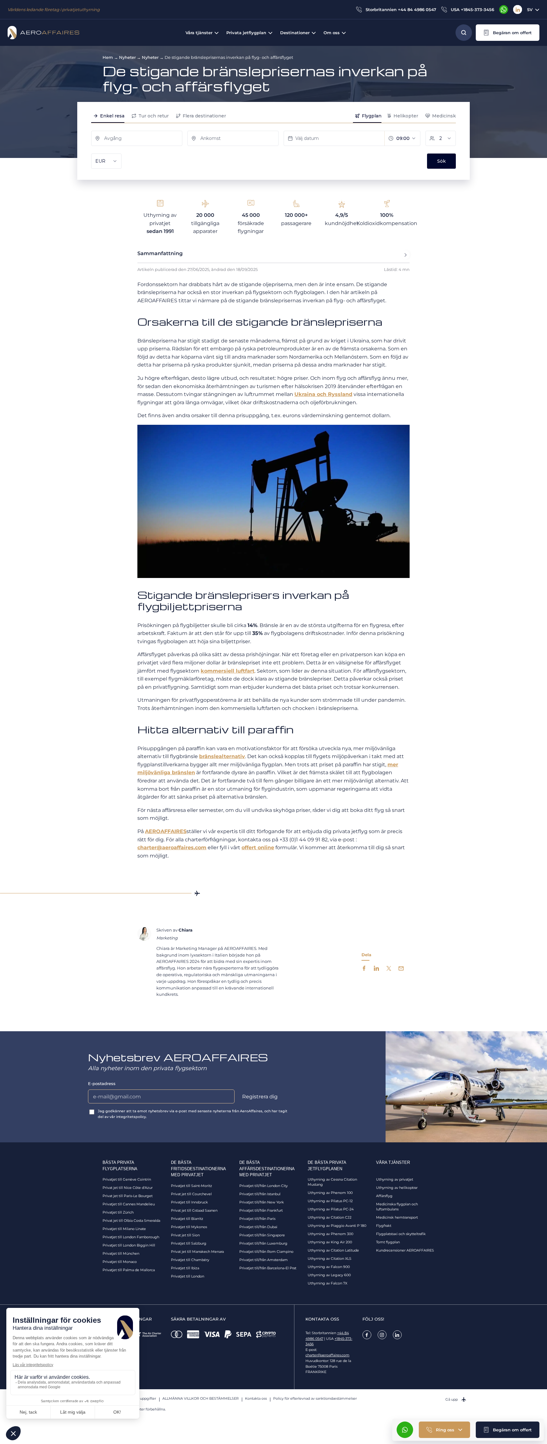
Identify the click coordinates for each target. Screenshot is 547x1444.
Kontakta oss (256, 1398)
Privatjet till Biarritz (187, 1218)
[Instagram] (382, 1334)
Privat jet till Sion (185, 1235)
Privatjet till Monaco (120, 1261)
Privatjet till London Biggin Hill (129, 1245)
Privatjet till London (187, 1276)
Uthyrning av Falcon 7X (327, 1283)
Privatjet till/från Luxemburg (263, 1243)
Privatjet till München (121, 1253)
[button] (507, 32)
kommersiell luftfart (228, 671)
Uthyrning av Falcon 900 (329, 1267)
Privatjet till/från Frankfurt (261, 1210)
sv (529, 9)
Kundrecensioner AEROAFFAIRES (405, 1250)
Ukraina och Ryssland (323, 394)
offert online (258, 847)
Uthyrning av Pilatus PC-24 (331, 1209)
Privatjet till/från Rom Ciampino (266, 1251)
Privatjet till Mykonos (189, 1227)
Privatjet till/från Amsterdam (263, 1260)
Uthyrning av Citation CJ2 (329, 1217)
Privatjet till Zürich (118, 1212)
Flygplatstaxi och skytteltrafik (401, 1234)
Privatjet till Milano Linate (124, 1229)
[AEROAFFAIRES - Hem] (43, 32)
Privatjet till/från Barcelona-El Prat (267, 1268)
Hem (108, 57)
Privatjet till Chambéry (190, 1260)
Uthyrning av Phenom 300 (330, 1234)
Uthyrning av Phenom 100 (330, 1192)
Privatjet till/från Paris (257, 1218)
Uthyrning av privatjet (394, 1179)
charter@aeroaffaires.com (171, 847)
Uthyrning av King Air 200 (330, 1242)
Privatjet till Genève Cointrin (127, 1179)
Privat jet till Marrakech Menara (197, 1251)
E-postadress (102, 1083)
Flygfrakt (383, 1225)
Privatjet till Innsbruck (189, 1202)
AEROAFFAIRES (165, 831)
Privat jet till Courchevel (191, 1194)
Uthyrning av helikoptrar (397, 1187)
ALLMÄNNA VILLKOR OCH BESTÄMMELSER (200, 1398)
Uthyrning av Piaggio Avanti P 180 (337, 1225)
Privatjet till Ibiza (185, 1268)
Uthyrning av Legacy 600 (329, 1275)
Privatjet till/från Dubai (258, 1227)
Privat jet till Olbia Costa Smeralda (131, 1220)
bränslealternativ (222, 756)
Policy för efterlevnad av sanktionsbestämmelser (315, 1398)
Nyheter (127, 57)
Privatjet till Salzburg (188, 1243)
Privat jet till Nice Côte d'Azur (128, 1187)
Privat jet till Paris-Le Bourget (128, 1196)
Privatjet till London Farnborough (131, 1237)
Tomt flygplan (388, 1242)
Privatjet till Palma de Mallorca (129, 1270)
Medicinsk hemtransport (397, 1217)
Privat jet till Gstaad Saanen (194, 1210)
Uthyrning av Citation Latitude (333, 1250)
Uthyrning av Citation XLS (329, 1258)
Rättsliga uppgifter (140, 1398)
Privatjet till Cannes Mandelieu (129, 1204)
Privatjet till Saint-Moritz (191, 1185)
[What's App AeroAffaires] (503, 9)
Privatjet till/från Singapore (262, 1235)
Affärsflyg (384, 1196)
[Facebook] (366, 1334)
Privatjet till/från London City (263, 1185)
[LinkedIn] (517, 9)
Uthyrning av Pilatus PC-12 (330, 1201)
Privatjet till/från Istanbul (259, 1194)
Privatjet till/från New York (261, 1202)
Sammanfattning (160, 253)
